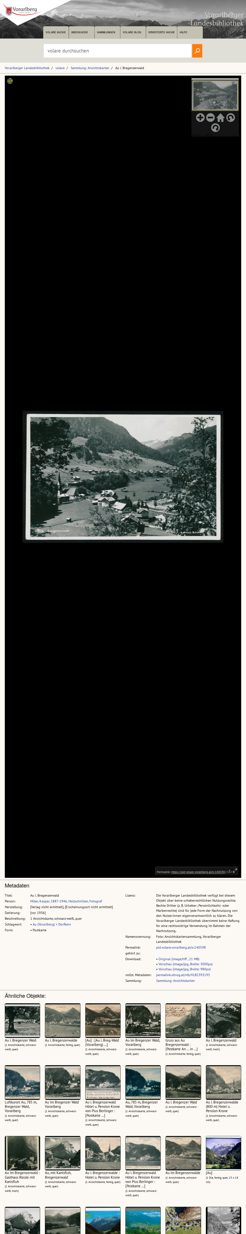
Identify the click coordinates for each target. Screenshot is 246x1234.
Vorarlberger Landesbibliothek (27, 68)
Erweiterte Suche (161, 32)
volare (60, 68)
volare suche (56, 32)
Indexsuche (79, 32)
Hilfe (183, 32)
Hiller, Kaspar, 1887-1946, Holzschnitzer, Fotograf (66, 901)
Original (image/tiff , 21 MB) (179, 959)
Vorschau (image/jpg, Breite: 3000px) (186, 964)
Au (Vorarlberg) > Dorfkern (52, 924)
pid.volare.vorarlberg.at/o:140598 (181, 947)
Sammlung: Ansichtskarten (90, 68)
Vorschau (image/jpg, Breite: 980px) (185, 969)
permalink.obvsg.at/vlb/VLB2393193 (183, 975)
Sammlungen (106, 32)
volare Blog (132, 32)
